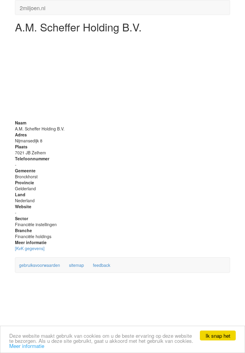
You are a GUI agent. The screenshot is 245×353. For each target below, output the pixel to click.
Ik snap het (218, 335)
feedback (101, 265)
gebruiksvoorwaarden (39, 265)
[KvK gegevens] (30, 248)
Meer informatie (26, 345)
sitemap (76, 265)
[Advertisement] (122, 78)
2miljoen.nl (32, 6)
